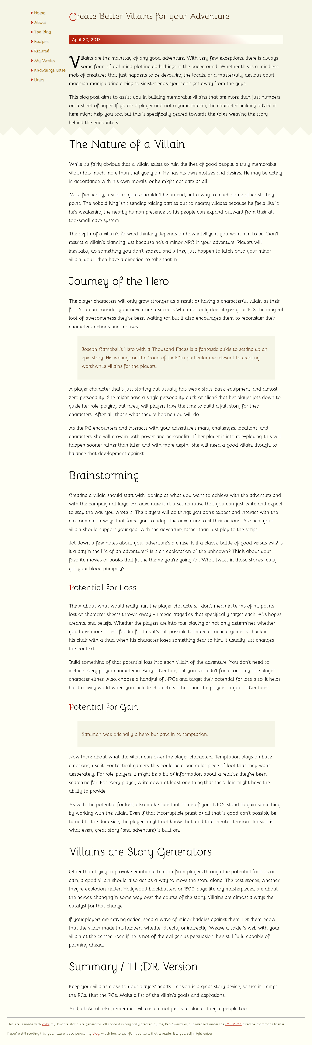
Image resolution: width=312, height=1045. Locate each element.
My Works (44, 60)
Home (39, 12)
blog (96, 1033)
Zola (45, 1023)
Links (39, 79)
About (40, 22)
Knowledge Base (49, 70)
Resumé (41, 51)
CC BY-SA (233, 1023)
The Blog (42, 31)
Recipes (41, 41)
